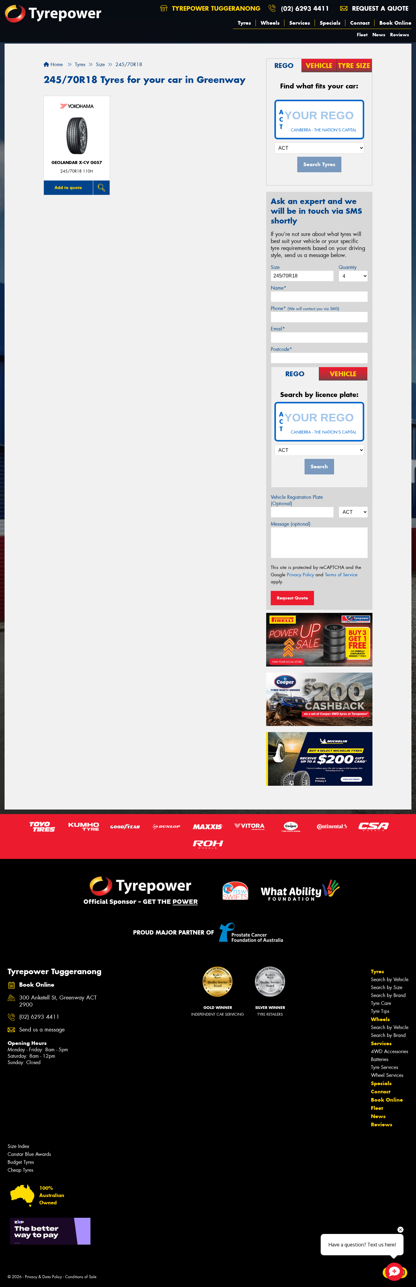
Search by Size (386, 987)
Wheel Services (387, 1075)
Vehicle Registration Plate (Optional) (297, 500)
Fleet (362, 35)
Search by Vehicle (389, 979)
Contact (360, 23)
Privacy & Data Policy (43, 1276)
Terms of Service (341, 575)
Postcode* (281, 349)
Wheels (270, 23)
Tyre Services (384, 1067)
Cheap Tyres (20, 1170)
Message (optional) (291, 524)
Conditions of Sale (81, 1276)
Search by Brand (388, 995)
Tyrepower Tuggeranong (215, 8)
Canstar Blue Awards (29, 1154)
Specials (330, 23)
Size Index (18, 1146)
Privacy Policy (300, 575)
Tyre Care (381, 1003)
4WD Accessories (389, 1051)
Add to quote (68, 187)
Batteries (379, 1059)
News (378, 35)
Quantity (348, 267)
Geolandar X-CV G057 (76, 162)
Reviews (399, 35)
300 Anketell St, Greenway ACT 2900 (58, 1001)
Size (275, 267)
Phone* (305, 308)
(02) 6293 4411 (305, 8)
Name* (278, 288)
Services (299, 23)
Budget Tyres (21, 1162)
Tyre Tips (380, 1011)
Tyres (244, 23)
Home (56, 64)
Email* (278, 329)
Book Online (395, 23)
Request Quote (292, 598)
